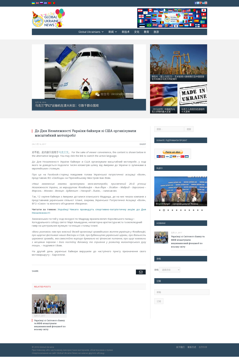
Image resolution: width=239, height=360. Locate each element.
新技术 (126, 32)
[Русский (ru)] (41, 3)
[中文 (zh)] (49, 3)
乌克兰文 (63, 152)
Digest (143, 144)
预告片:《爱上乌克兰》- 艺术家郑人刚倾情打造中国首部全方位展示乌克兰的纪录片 (178, 77)
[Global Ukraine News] (48, 17)
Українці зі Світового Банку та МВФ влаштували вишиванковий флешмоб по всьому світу (50, 325)
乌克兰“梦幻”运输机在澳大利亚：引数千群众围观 (67, 105)
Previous (38, 75)
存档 (156, 269)
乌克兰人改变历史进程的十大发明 (193, 110)
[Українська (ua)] (33, 3)
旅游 (156, 32)
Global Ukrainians (89, 32)
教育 (146, 32)
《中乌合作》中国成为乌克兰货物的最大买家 (163, 110)
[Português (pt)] (53, 3)
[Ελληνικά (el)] (45, 3)
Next (140, 75)
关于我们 (180, 347)
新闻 (111, 32)
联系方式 (192, 347)
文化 (136, 32)
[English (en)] (37, 3)
